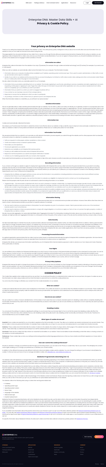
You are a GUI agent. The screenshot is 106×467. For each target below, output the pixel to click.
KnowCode (31, 450)
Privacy (82, 452)
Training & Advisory (7, 450)
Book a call (99, 436)
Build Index (57, 450)
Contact (82, 450)
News (55, 454)
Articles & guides (58, 447)
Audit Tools (31, 452)
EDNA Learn (5, 452)
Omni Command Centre (8, 447)
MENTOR (30, 447)
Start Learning (88, 436)
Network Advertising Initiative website (51, 412)
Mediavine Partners (82, 419)
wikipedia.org (51, 352)
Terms (81, 454)
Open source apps (33, 456)
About (81, 447)
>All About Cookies (94, 373)
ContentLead (31, 454)
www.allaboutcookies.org (63, 352)
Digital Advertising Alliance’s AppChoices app (35, 414)
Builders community (59, 452)
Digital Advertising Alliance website (27, 412)
